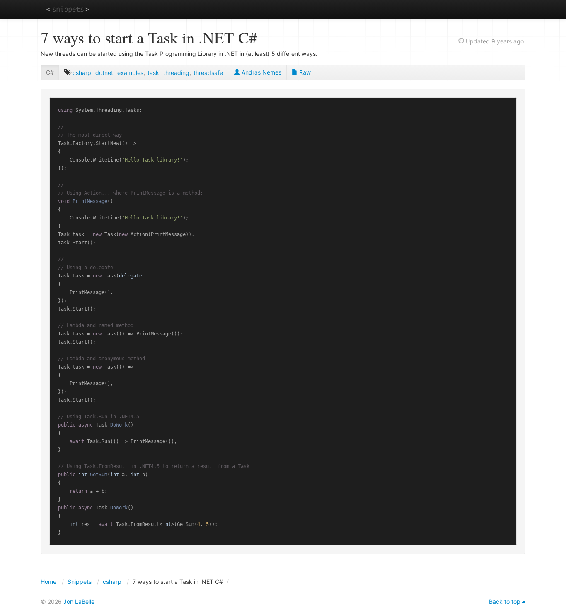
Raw (304, 72)
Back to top (504, 601)
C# (50, 72)
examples (130, 72)
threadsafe (208, 72)
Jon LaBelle (78, 601)
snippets (68, 9)
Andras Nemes (260, 72)
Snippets (80, 581)
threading (176, 72)
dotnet (104, 72)
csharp (82, 72)
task (153, 72)
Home (48, 581)
